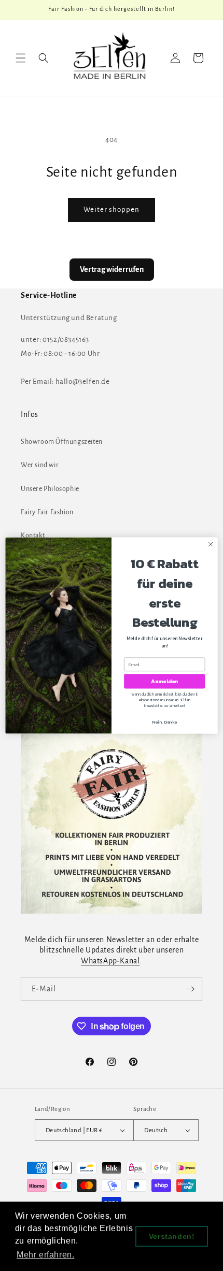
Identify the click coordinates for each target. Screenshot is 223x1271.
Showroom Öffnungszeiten (62, 441)
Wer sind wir (40, 465)
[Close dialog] (210, 544)
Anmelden (164, 681)
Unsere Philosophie (50, 489)
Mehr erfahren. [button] (45, 1254)
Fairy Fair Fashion (47, 512)
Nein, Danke (164, 721)
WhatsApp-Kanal (110, 961)
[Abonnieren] (190, 989)
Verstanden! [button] (172, 1236)
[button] (20, 58)
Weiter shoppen (111, 209)
